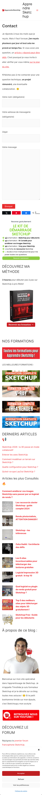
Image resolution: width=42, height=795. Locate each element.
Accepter (21, 773)
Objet (5, 132)
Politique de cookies (21, 791)
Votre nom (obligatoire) (13, 97)
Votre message (9, 147)
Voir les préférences (21, 785)
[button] (39, 750)
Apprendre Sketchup (27, 10)
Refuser (21, 779)
